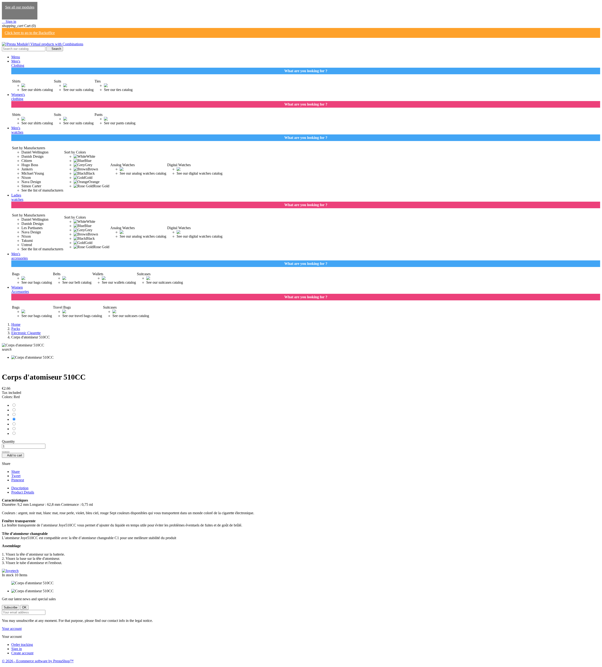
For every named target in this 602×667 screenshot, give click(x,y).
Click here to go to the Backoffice (30, 33)
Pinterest (17, 480)
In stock (8, 575)
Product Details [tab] (22, 492)
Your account (12, 629)
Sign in (16, 649)
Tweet (15, 476)
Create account (22, 653)
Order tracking (22, 645)
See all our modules (19, 7)
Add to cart (13, 455)
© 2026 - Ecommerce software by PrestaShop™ (38, 661)
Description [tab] (19, 488)
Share (15, 472)
